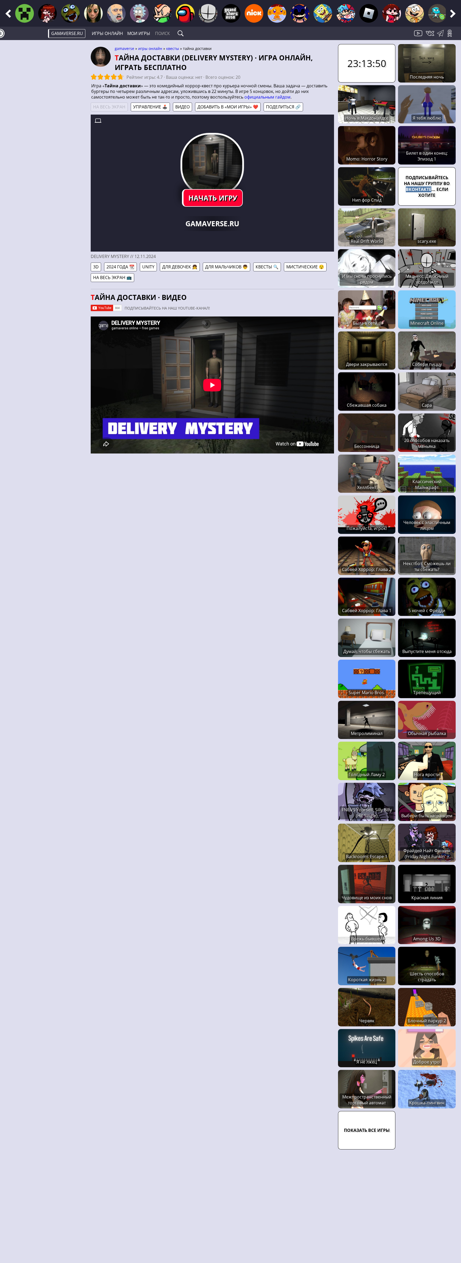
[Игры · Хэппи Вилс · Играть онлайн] (116, 13)
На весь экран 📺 (112, 277)
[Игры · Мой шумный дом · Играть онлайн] (414, 13)
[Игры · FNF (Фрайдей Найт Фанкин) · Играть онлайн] (47, 13)
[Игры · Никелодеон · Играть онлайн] (254, 13)
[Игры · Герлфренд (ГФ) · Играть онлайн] (391, 13)
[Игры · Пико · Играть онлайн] (162, 13)
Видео (182, 107)
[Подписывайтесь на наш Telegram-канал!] (441, 36)
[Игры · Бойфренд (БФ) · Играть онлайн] (345, 13)
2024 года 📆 (120, 267)
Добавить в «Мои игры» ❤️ (227, 107)
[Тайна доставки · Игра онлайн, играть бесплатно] (212, 165)
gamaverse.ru (67, 33)
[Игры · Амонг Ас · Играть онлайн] (185, 13)
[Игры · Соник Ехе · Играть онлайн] (300, 13)
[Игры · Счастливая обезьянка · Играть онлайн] (277, 13)
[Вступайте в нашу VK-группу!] (430, 36)
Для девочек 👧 (179, 267)
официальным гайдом (267, 97)
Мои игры (138, 33)
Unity (148, 267)
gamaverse (124, 48)
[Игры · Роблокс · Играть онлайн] (368, 13)
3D (96, 267)
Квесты (172, 48)
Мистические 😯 (305, 267)
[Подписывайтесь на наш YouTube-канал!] (419, 36)
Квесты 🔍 (267, 267)
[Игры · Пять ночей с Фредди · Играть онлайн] (70, 13)
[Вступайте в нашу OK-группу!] (451, 36)
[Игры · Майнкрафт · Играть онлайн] (24, 13)
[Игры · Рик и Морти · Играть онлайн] (139, 13)
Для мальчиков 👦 (226, 267)
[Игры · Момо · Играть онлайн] (93, 13)
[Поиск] (181, 33)
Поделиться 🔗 (283, 107)
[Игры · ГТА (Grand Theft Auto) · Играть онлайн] (231, 13)
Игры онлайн (107, 33)
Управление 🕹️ (150, 107)
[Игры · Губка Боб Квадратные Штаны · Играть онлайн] (322, 13)
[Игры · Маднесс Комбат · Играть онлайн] (208, 13)
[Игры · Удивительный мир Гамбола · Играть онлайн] (437, 13)
